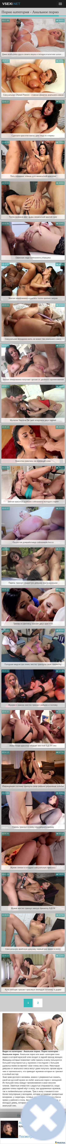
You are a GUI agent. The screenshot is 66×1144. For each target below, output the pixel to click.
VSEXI (11, 4)
